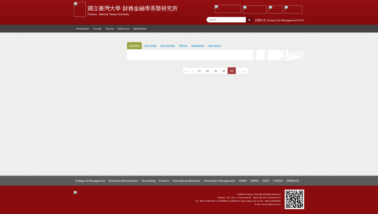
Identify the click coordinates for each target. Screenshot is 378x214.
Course (110, 28)
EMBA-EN (292, 180)
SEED (266, 180)
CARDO (278, 180)
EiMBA (254, 180)
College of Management (90, 180)
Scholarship (167, 46)
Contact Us (274, 20)
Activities (134, 46)
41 (199, 71)
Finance (164, 180)
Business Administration (123, 180)
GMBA (243, 180)
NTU (301, 20)
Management (289, 20)
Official (183, 46)
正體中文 (261, 20)
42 (207, 71)
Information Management (219, 180)
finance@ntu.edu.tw (271, 204)
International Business (186, 180)
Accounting (149, 180)
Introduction (82, 28)
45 (231, 71)
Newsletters (140, 28)
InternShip (150, 46)
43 (215, 71)
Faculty (97, 28)
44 (223, 71)
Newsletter (198, 46)
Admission (124, 28)
